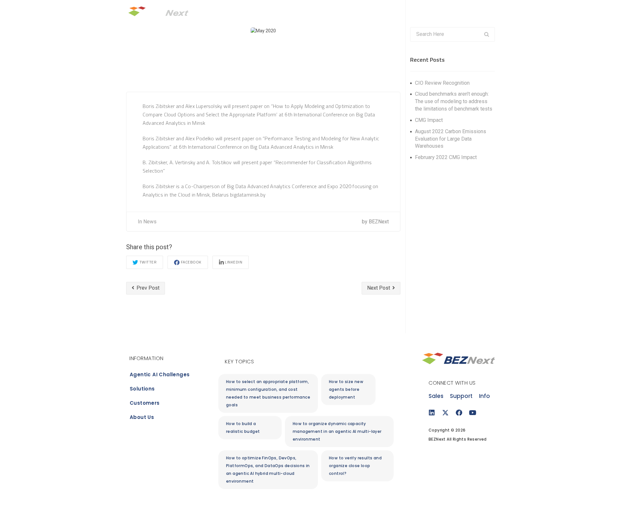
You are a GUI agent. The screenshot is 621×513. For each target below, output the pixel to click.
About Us (435, 11)
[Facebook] (458, 412)
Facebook (191, 262)
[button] (348, 389)
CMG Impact (429, 120)
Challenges (341, 11)
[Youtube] (472, 412)
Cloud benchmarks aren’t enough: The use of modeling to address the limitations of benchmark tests (453, 101)
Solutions (373, 11)
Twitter (148, 262)
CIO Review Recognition (442, 83)
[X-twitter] (445, 412)
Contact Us (467, 11)
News (150, 222)
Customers (404, 11)
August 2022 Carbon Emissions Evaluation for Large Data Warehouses (450, 138)
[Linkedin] (431, 412)
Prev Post (147, 288)
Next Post (379, 288)
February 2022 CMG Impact (446, 157)
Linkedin (233, 262)
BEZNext (379, 222)
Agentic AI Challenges (160, 374)
